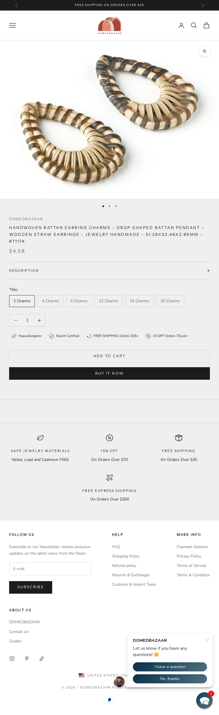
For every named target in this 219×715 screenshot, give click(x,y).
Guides (15, 641)
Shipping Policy (125, 556)
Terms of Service (191, 565)
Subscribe (30, 587)
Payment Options (192, 546)
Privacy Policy (189, 556)
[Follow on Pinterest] (27, 658)
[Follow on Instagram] (12, 658)
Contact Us (19, 631)
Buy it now (109, 373)
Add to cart (110, 356)
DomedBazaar (26, 219)
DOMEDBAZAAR (24, 622)
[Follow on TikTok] (41, 658)
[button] (204, 700)
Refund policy (124, 565)
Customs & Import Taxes (134, 584)
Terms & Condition (193, 575)
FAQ (116, 546)
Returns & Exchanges (131, 575)
